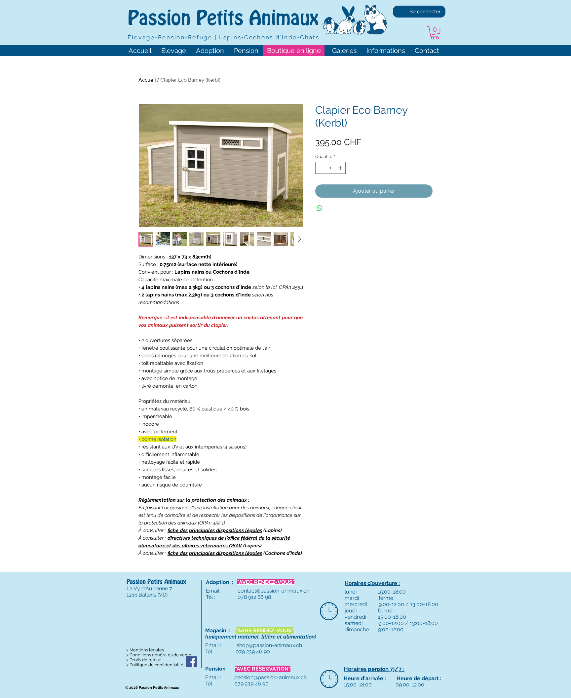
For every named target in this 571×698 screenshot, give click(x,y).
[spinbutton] (330, 168)
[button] (435, 32)
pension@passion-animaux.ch (270, 677)
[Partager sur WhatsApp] (320, 208)
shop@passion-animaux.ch (269, 645)
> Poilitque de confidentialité (154, 664)
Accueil (147, 80)
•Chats (308, 37)
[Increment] (341, 168)
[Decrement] (320, 168)
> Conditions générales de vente (158, 654)
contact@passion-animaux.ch (273, 591)
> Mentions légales (145, 649)
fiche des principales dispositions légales (215, 530)
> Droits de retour (143, 659)
